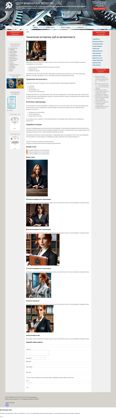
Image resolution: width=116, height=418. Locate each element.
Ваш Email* (28, 358)
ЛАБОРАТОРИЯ (12, 57)
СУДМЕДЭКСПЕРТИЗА (13, 64)
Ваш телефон (29, 367)
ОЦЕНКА (11, 61)
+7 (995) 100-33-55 (99, 4)
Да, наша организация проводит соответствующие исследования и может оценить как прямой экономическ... (102, 105)
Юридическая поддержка (15, 33)
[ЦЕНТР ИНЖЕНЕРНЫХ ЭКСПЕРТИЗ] (9, 8)
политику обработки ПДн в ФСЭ (66, 377)
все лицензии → (10, 110)
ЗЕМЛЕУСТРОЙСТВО (13, 58)
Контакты (81, 27)
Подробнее (77, 413)
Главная (35, 27)
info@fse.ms (99, 6)
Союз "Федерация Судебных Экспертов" (29, 399)
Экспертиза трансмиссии (32, 301)
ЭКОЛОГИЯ (11, 63)
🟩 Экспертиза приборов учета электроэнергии (37, 150)
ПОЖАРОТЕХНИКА (13, 51)
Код (30, 349)
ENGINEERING (12, 49)
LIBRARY (27, 31)
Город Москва (96, 39)
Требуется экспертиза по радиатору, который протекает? (40, 141)
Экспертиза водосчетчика (33, 335)
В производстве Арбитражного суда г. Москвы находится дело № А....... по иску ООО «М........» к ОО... (101, 79)
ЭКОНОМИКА (12, 66)
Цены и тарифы (65, 27)
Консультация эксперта (101, 71)
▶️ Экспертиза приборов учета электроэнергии (37, 153)
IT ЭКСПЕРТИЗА (12, 54)
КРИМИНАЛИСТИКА (13, 55)
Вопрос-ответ (50, 27)
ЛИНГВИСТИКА (12, 67)
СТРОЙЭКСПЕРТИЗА (13, 48)
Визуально (28, 349)
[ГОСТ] (15, 130)
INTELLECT (11, 69)
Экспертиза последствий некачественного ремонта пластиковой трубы (43, 143)
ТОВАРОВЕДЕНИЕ (12, 60)
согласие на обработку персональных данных (41, 377)
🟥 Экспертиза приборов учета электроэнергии (37, 152)
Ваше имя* (28, 361)
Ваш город (28, 372)
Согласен (1, 416)
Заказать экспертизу (99, 9)
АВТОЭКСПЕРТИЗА (13, 52)
